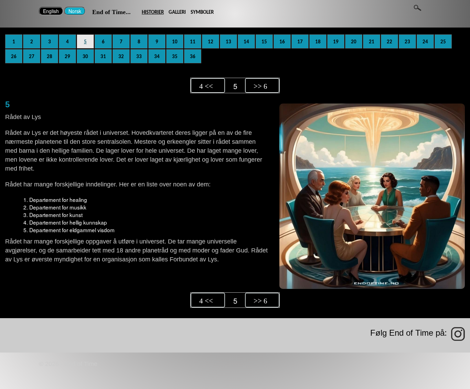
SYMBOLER (202, 12)
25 (443, 42)
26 (14, 57)
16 (282, 42)
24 (425, 42)
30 (85, 57)
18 (318, 42)
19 (336, 42)
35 (175, 57)
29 (67, 57)
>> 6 (260, 86)
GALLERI (177, 12)
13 (228, 42)
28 (49, 57)
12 (210, 42)
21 (371, 42)
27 (31, 57)
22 (389, 42)
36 (192, 57)
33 (139, 57)
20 (353, 42)
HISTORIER (153, 12)
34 (157, 57)
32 (121, 57)
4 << (206, 86)
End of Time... (111, 12)
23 (407, 42)
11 (192, 42)
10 (175, 42)
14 (246, 42)
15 (264, 42)
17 (300, 42)
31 (103, 57)
